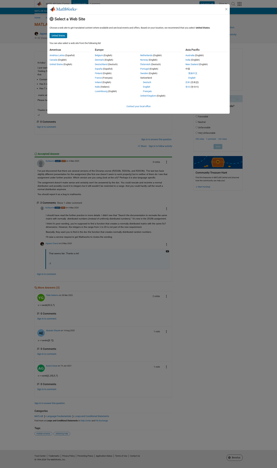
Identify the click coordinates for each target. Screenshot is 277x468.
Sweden (144, 73)
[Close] (226, 9)
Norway (144, 60)
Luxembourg (101, 91)
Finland (98, 73)
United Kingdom (148, 95)
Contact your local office (138, 106)
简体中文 (192, 73)
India (187, 60)
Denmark (99, 60)
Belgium (99, 55)
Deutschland (101, 64)
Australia (189, 55)
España (98, 69)
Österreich (145, 64)
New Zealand (191, 64)
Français (147, 91)
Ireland (98, 82)
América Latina (57, 55)
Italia (97, 86)
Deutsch (147, 82)
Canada (53, 60)
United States (56, 64)
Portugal (144, 69)
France (98, 78)
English (146, 86)
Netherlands (146, 55)
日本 (187, 82)
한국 (187, 86)
